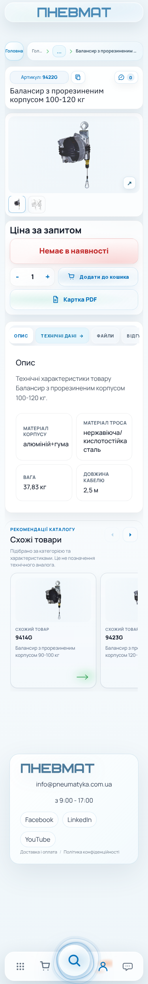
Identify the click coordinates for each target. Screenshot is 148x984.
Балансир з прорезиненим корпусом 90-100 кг (45, 651)
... (59, 51)
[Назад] (112, 534)
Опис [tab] (21, 335)
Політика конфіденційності (91, 852)
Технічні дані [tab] (58, 335)
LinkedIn (79, 819)
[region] (74, 627)
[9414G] (83, 677)
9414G (23, 638)
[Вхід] (103, 966)
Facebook (39, 819)
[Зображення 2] (36, 204)
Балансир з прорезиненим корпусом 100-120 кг (57, 95)
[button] (74, 154)
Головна (14, 51)
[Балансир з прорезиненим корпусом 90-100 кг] (53, 600)
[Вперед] (130, 534)
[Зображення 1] (17, 204)
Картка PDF (80, 299)
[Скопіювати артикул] (78, 77)
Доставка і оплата (38, 852)
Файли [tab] (105, 335)
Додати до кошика (104, 276)
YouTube (38, 839)
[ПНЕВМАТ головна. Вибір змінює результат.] (74, 12)
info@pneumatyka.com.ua (74, 784)
